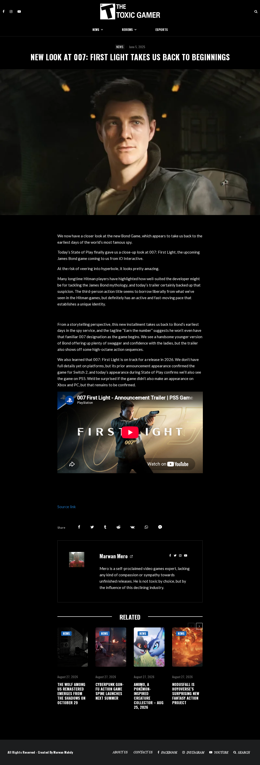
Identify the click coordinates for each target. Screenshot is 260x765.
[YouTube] (19, 11)
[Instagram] (11, 11)
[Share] (79, 527)
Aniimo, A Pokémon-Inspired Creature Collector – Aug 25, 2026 (149, 695)
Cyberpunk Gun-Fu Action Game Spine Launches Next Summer (109, 691)
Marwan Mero (114, 556)
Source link (66, 506)
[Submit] (118, 527)
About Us (120, 752)
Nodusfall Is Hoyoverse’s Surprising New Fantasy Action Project (185, 693)
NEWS (95, 29)
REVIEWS (127, 29)
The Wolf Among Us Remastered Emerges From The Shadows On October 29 (71, 693)
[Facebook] (3, 11)
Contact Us (143, 752)
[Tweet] (92, 527)
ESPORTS (161, 29)
